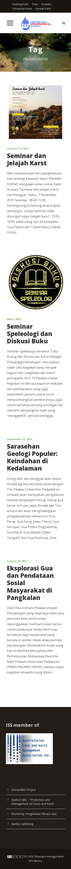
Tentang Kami (20, 4)
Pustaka (46, 4)
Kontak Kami (43, 8)
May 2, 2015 (14, 319)
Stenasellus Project (23, 790)
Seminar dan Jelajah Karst (27, 159)
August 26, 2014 (17, 561)
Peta (35, 4)
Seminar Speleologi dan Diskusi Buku (29, 333)
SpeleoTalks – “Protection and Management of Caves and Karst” (33, 802)
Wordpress (35, 860)
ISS (25, 856)
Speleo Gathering (22, 824)
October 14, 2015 (17, 148)
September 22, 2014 (19, 439)
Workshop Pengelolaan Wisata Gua (33, 814)
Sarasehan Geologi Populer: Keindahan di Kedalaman (32, 457)
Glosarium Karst (22, 8)
